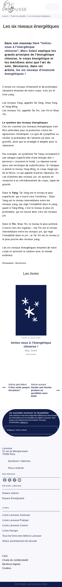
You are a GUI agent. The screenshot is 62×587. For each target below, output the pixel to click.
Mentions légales (11, 564)
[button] (31, 493)
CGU (5, 556)
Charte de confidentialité (15, 560)
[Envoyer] (53, 430)
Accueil (5, 16)
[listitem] (4, 480)
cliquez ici (24, 422)
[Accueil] (14, 7)
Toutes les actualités (18, 16)
